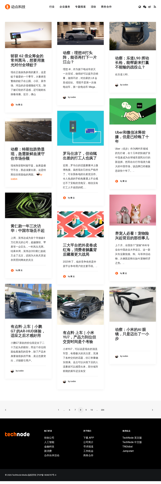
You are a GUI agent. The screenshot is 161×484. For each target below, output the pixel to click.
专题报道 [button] (80, 6)
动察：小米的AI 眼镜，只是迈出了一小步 (132, 334)
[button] (140, 7)
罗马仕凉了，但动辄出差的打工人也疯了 (80, 155)
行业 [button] (52, 6)
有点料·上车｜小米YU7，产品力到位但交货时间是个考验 (79, 337)
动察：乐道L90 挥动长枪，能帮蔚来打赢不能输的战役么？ (132, 63)
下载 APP (88, 437)
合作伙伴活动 (51, 455)
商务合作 (106, 6)
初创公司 (49, 437)
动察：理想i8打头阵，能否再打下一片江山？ (80, 57)
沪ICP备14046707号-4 (46, 475)
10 (92, 410)
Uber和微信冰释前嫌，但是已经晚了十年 (132, 137)
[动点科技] (15, 6)
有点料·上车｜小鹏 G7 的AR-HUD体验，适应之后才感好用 (28, 331)
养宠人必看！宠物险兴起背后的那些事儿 (132, 235)
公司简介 (88, 442)
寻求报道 (88, 446)
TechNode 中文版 (132, 442)
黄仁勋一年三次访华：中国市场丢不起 (28, 228)
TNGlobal (127, 446)
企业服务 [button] (65, 6)
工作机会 (88, 450)
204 (102, 410)
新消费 (48, 450)
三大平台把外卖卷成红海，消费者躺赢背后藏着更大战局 (80, 250)
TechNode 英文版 (132, 437)
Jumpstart (128, 450)
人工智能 (49, 442)
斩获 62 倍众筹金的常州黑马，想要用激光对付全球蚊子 (28, 60)
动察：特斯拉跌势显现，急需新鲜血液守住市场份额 (28, 154)
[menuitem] (52, 7)
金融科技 (49, 446)
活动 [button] (93, 6)
